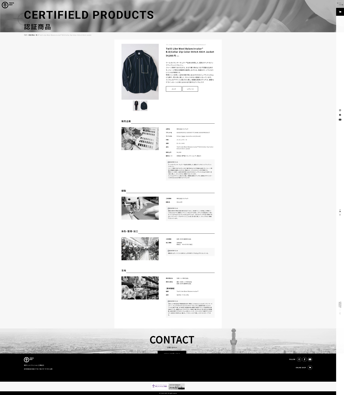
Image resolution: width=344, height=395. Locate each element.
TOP (340, 313)
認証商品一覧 (33, 35)
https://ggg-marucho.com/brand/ (189, 136)
